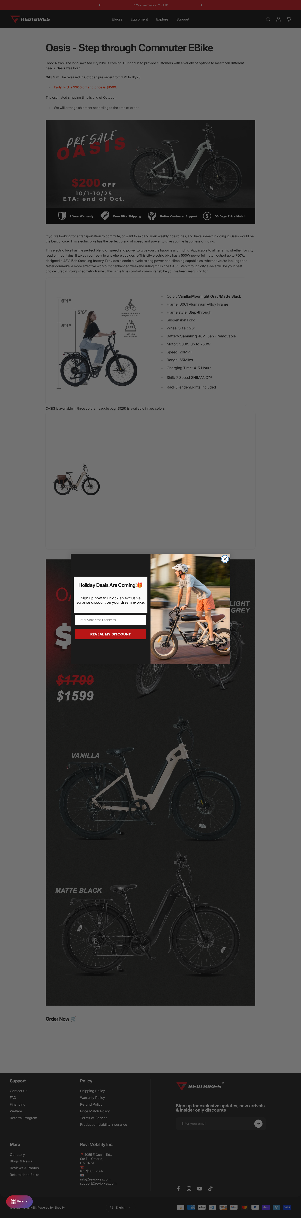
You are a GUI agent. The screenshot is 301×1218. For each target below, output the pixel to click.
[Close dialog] (225, 558)
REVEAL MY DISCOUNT (110, 634)
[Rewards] (19, 1201)
